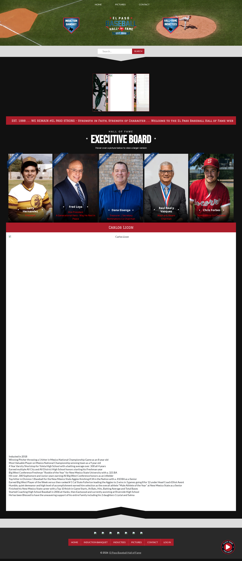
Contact (144, 4)
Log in (167, 542)
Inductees (119, 542)
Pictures (120, 4)
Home (98, 4)
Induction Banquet (96, 542)
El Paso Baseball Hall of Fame (125, 552)
